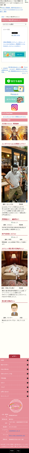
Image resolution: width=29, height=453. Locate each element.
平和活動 (3, 378)
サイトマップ (5, 396)
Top (18, 450)
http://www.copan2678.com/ (17, 435)
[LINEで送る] (16, 35)
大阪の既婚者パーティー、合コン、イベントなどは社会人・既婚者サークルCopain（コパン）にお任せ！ (14, 44)
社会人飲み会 (5, 369)
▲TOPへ (14, 356)
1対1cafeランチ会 (6, 373)
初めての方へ (5, 365)
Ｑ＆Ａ (3, 382)
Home (12, 450)
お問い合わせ (5, 391)
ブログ (3, 387)
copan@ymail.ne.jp (14, 430)
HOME (2, 16)
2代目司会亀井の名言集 (4, 70)
